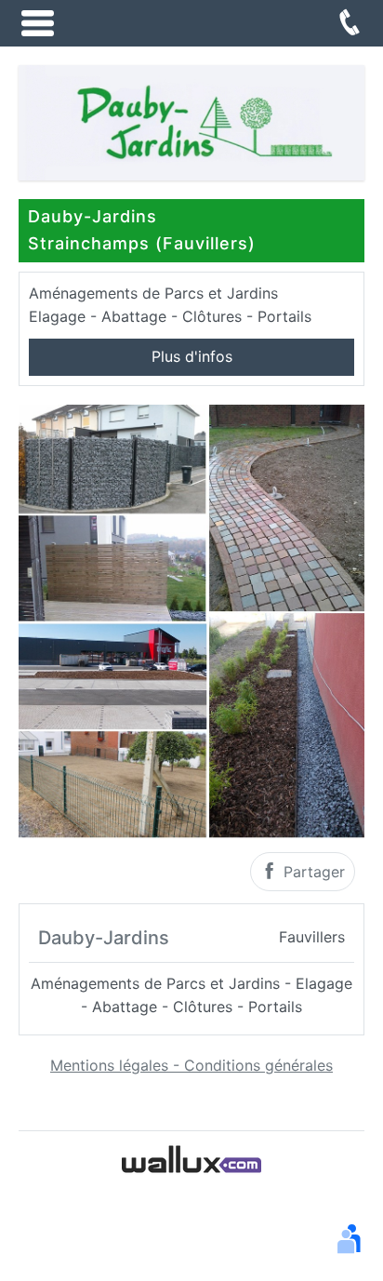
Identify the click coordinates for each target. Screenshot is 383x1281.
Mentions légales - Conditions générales (191, 1065)
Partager (312, 871)
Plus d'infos (192, 356)
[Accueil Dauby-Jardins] (191, 121)
